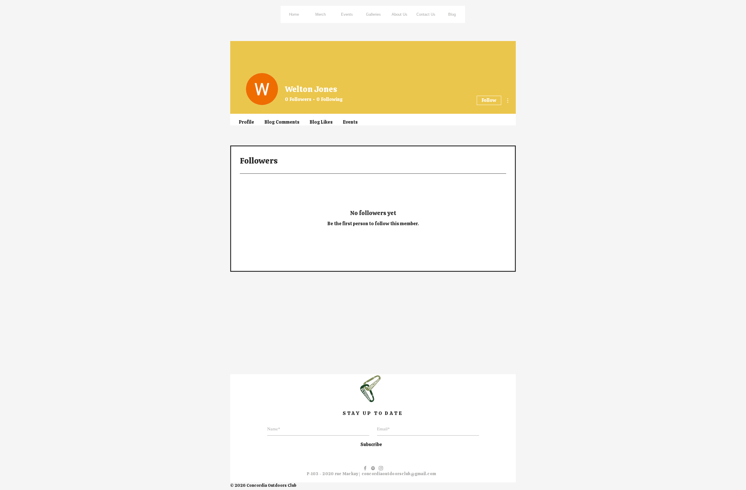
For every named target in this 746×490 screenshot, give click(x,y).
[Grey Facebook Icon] (365, 468)
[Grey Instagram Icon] (381, 468)
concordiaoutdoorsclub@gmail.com (399, 473)
